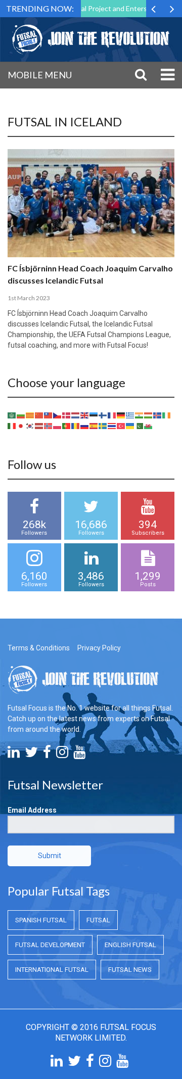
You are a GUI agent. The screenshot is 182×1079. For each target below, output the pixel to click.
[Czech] (57, 415)
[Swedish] (103, 425)
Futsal (98, 920)
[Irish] (166, 415)
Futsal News (130, 969)
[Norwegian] (48, 425)
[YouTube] (79, 754)
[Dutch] (75, 415)
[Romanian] (75, 425)
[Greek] (130, 415)
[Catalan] (30, 415)
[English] (84, 415)
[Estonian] (94, 415)
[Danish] (66, 415)
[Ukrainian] (130, 425)
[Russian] (84, 425)
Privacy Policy (99, 648)
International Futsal (51, 969)
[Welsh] (148, 425)
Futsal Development (50, 945)
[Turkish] (121, 425)
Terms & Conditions (39, 648)
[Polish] (57, 425)
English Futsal (130, 945)
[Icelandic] (157, 415)
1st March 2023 (29, 298)
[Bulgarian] (21, 415)
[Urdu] (139, 425)
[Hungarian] (148, 415)
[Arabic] (12, 415)
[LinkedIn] (14, 754)
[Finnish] (103, 415)
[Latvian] (39, 425)
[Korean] (30, 425)
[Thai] (112, 425)
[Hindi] (139, 415)
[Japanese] (21, 425)
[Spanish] (94, 425)
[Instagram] (62, 754)
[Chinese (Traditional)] (48, 415)
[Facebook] (47, 754)
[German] (121, 415)
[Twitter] (31, 754)
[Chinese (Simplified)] (39, 415)
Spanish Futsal (41, 920)
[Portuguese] (66, 425)
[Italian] (12, 425)
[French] (112, 415)
